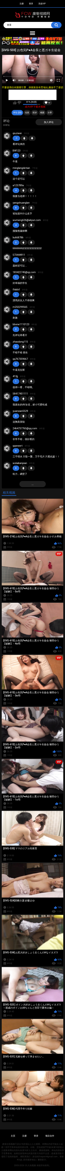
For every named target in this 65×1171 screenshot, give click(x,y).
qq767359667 (20, 359)
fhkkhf (16, 289)
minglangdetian (21, 168)
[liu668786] (7, 240)
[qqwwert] (7, 448)
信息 (27, 112)
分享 (50, 112)
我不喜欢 (19, 102)
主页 (13, 1136)
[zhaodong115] (7, 344)
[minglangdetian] (7, 171)
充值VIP (42, 3)
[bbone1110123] (7, 327)
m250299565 (20, 307)
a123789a (18, 185)
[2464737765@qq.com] (7, 431)
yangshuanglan (21, 202)
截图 (42, 112)
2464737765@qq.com (25, 428)
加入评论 (49, 122)
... (33, 484)
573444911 (19, 254)
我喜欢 (15, 102)
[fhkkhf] (7, 292)
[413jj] (7, 379)
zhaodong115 (20, 341)
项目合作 (49, 1136)
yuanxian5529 (20, 411)
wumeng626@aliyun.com (27, 220)
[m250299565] (7, 310)
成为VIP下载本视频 (35, 106)
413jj (15, 376)
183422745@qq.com (24, 272)
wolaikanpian (20, 463)
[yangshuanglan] (7, 205)
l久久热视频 (30, 1165)
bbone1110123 (21, 324)
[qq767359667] (7, 361)
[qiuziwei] (7, 136)
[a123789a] (7, 188)
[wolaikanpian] (7, 466)
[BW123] (7, 153)
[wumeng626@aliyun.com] (7, 223)
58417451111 (20, 393)
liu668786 (18, 237)
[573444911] (7, 257)
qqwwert (18, 445)
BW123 (16, 150)
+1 (24, 138)
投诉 (35, 112)
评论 (6, 121)
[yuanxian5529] (7, 414)
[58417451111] (7, 396)
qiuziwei (17, 133)
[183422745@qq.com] (7, 275)
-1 (32, 138)
